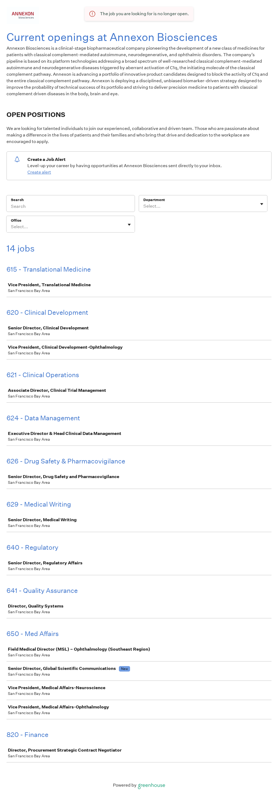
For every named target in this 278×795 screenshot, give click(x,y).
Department (154, 200)
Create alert (39, 172)
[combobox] (143, 206)
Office (16, 220)
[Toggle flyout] (261, 204)
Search (17, 200)
